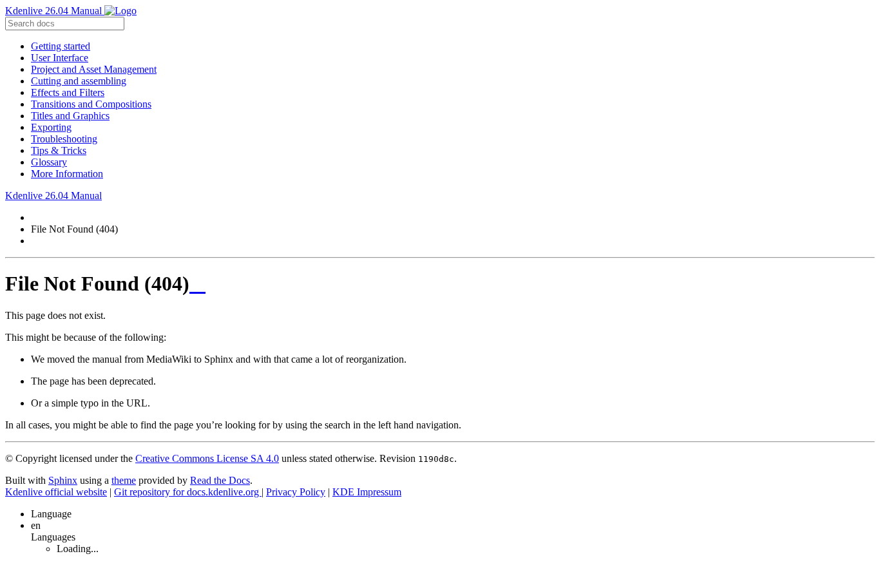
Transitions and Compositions (91, 104)
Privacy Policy (295, 491)
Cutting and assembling (78, 80)
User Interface (59, 57)
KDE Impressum (366, 491)
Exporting (51, 127)
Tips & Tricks (58, 150)
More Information (67, 173)
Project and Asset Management (94, 69)
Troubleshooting (64, 138)
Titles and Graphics (70, 115)
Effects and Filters (67, 92)
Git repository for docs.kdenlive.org (188, 491)
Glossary (49, 162)
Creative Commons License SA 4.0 (207, 458)
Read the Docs (220, 480)
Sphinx (62, 480)
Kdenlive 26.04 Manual (54, 10)
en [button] (36, 525)
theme (123, 480)
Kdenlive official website (56, 491)
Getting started (60, 46)
